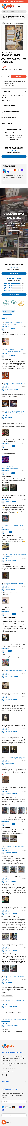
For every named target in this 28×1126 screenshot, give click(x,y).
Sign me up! (20, 568)
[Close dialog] (26, 555)
